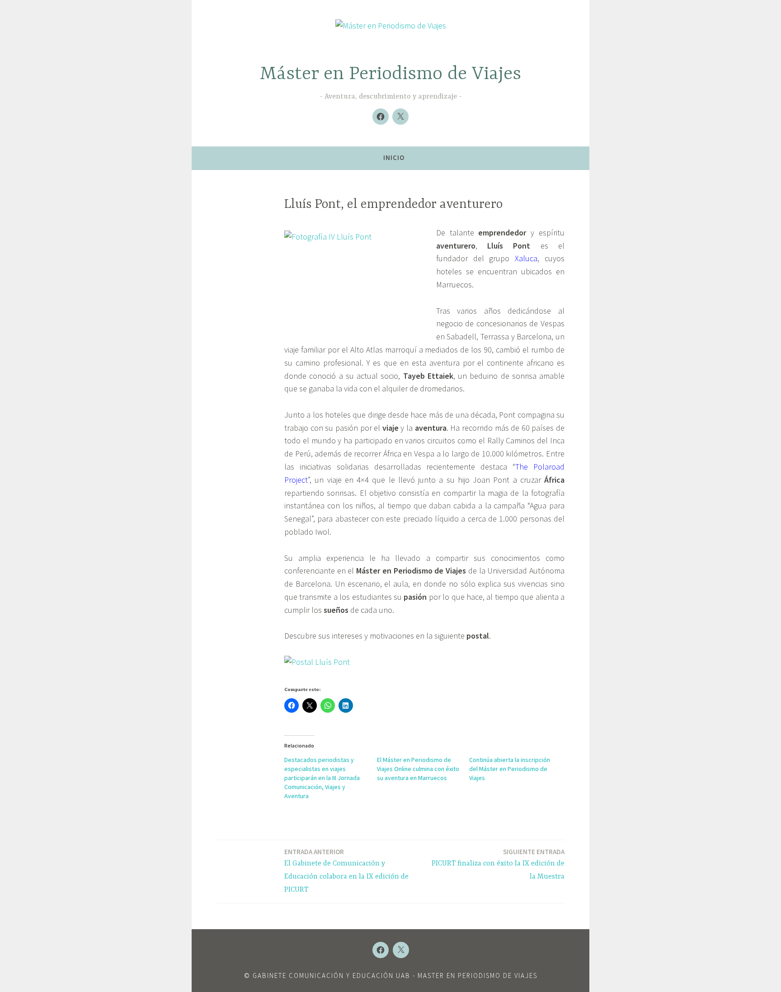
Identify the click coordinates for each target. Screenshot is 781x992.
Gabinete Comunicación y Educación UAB (331, 975)
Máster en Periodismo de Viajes (390, 74)
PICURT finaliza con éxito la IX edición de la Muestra (498, 864)
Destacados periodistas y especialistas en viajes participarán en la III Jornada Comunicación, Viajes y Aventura (322, 778)
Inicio (394, 157)
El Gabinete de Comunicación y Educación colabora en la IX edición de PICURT (346, 870)
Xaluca (526, 258)
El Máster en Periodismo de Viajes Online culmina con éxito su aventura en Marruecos (418, 769)
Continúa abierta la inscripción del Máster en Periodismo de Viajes (509, 769)
